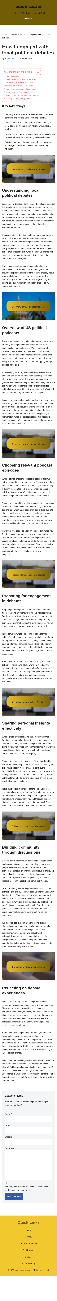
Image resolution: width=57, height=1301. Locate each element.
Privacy (28, 1237)
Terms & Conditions (28, 1243)
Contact (28, 1257)
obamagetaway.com (28, 6)
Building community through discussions (21, 95)
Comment (10, 1148)
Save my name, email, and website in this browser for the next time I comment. (27, 1188)
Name (8, 1114)
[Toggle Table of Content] (37, 72)
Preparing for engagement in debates (20, 89)
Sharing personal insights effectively (19, 92)
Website (8, 1137)
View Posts (28, 18)
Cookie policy (28, 1250)
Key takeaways (13, 76)
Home (15, 13)
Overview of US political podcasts (18, 83)
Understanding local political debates (20, 79)
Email (8, 1125)
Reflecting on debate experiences (18, 99)
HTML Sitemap (28, 1263)
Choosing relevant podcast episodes (19, 86)
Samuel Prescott (12, 58)
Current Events (15, 35)
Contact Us (40, 13)
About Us (26, 13)
